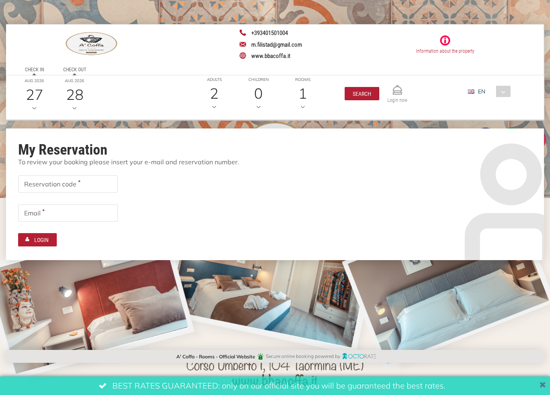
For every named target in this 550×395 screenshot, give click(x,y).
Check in (34, 69)
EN (481, 91)
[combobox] (492, 91)
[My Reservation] (397, 86)
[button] (362, 93)
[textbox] (68, 184)
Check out (74, 69)
